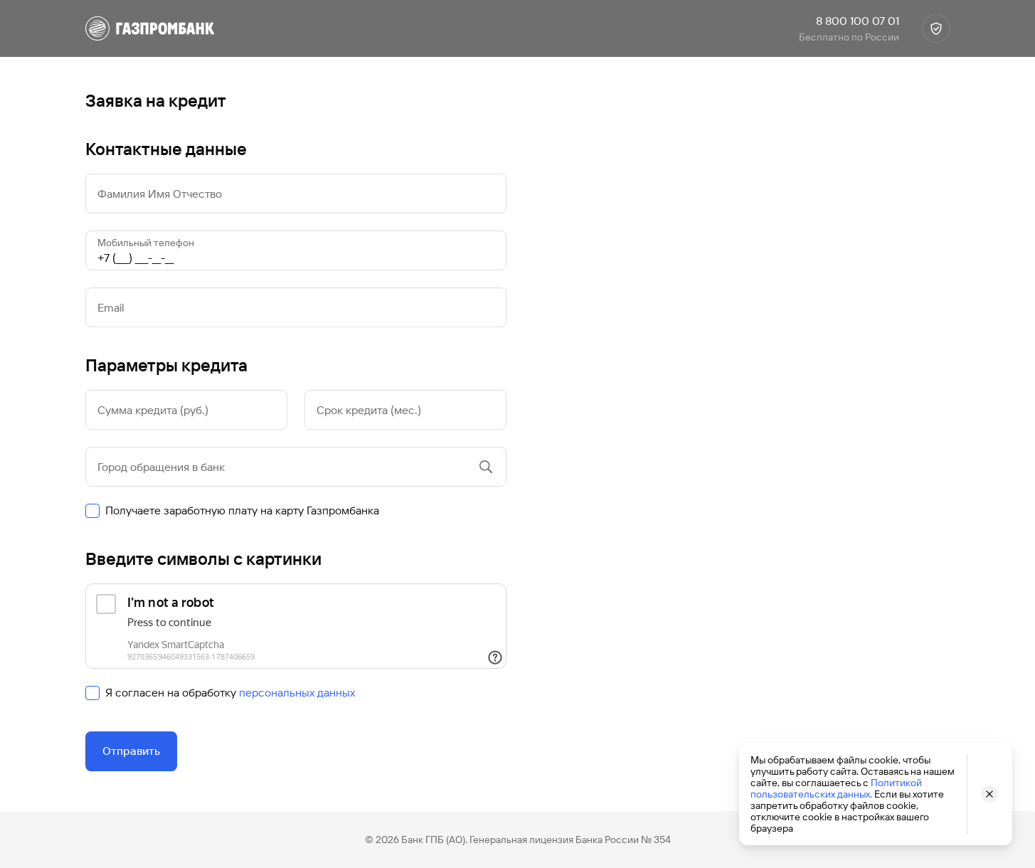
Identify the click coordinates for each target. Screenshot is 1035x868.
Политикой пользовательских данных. (836, 788)
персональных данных (297, 692)
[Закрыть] (989, 794)
